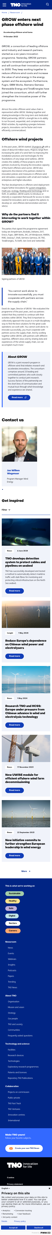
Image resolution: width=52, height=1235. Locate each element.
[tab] (2, 489)
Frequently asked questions (20, 1035)
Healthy (12, 901)
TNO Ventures (14, 1109)
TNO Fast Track (14, 1103)
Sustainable (14, 894)
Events (11, 953)
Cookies (10, 1178)
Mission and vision (16, 1007)
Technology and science (17, 1044)
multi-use (6, 191)
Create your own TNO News (27, 1148)
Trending (12, 982)
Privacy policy (20, 1221)
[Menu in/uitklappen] (4, 4)
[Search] (47, 4)
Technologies (14, 1061)
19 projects (37, 147)
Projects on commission (18, 1092)
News (10, 948)
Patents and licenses (17, 1072)
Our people (13, 1018)
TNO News (12, 987)
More (24, 871)
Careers (13, 931)
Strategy (12, 1013)
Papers (11, 976)
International (14, 1120)
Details (4, 1221)
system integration (37, 188)
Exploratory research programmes (23, 1067)
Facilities (11, 1050)
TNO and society (15, 1024)
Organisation (13, 1001)
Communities (14, 1030)
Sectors (13, 923)
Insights (11, 965)
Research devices (16, 1055)
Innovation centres (16, 1115)
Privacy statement (15, 1184)
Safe (11, 908)
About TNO (10, 996)
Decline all (38, 1228)
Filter (4, 510)
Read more (21, 398)
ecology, (15, 191)
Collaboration (12, 1086)
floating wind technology (31, 191)
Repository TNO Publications (20, 1078)
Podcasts (12, 970)
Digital (12, 916)
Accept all (13, 1228)
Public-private (14, 1098)
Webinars (12, 959)
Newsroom (10, 942)
